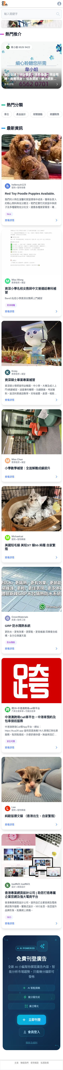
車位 (6, 114)
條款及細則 (31, 1042)
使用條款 (35, 1063)
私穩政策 (45, 1063)
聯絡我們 (24, 1063)
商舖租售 (54, 114)
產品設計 (21, 114)
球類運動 (38, 114)
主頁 (16, 1063)
